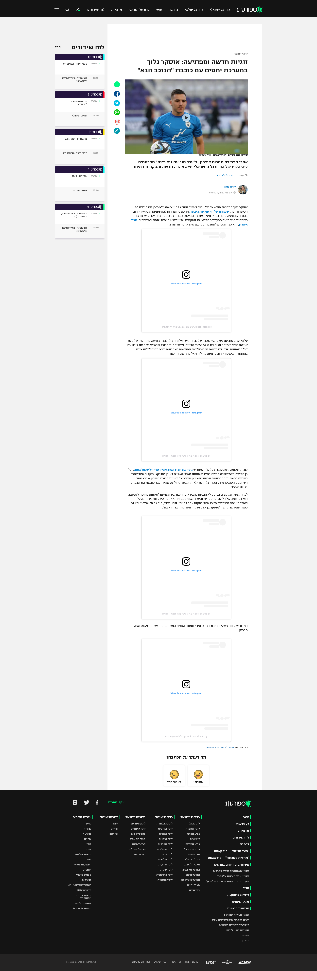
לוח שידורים (96, 9)
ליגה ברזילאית (164, 874)
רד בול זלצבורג (225, 175)
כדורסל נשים (138, 833)
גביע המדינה (192, 844)
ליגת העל (194, 823)
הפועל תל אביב (191, 869)
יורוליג (115, 828)
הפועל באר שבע (190, 879)
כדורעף (87, 833)
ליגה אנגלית (166, 833)
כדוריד (87, 828)
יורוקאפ (114, 833)
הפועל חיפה (193, 874)
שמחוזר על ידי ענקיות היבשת (209, 211)
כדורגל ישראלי (220, 9)
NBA (115, 823)
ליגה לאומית (193, 828)
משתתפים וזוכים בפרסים (231, 864)
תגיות (245, 935)
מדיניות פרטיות (238, 908)
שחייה (87, 839)
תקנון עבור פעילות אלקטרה (233, 876)
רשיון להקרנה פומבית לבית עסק (230, 919)
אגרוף (88, 849)
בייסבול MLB (84, 890)
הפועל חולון (138, 844)
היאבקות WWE (82, 864)
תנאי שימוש (240, 901)
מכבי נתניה (193, 885)
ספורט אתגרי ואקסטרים (83, 896)
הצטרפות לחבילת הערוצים (234, 925)
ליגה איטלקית (165, 849)
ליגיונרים (195, 839)
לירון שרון (230, 187)
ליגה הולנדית (165, 859)
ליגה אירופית (165, 828)
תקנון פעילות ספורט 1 (236, 914)
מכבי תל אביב (192, 864)
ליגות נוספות (165, 879)
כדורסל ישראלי (139, 9)
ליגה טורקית (165, 864)
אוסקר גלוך (229, 747)
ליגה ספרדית (165, 844)
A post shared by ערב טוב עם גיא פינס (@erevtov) (186, 326)
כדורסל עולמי (109, 817)
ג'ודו (89, 844)
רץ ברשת (242, 824)
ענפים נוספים (82, 817)
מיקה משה (210, 747)
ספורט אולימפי (82, 854)
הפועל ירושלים (137, 849)
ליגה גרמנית (166, 839)
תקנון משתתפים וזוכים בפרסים (231, 871)
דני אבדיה (139, 854)
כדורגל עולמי (194, 9)
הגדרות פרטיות (141, 961)
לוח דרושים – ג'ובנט (237, 930)
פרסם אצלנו (191, 961)
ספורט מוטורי (83, 874)
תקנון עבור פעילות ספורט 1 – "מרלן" (227, 881)
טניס (246, 888)
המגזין (245, 940)
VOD (159, 9)
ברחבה (173, 9)
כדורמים (86, 879)
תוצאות (116, 9)
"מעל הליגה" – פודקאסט (231, 851)
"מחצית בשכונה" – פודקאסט (228, 857)
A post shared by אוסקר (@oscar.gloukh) (186, 736)
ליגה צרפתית (165, 854)
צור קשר (176, 961)
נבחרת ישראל (192, 849)
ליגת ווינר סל (138, 823)
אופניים (87, 869)
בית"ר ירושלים (191, 859)
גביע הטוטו (193, 833)
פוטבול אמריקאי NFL (79, 885)
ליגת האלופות (165, 823)
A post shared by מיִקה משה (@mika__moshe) (186, 455)
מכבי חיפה (194, 854)
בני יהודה (194, 890)
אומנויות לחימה (82, 903)
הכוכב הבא (219, 747)
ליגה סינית (166, 869)
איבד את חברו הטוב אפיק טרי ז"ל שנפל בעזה (163, 469)
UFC (89, 859)
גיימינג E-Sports (238, 894)
